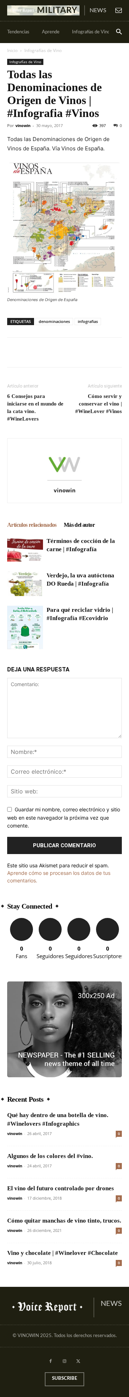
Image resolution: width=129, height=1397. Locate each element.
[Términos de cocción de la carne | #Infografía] (25, 549)
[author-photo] (64, 480)
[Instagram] (64, 1361)
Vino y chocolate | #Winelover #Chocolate (62, 1253)
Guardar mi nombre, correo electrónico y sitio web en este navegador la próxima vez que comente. (63, 817)
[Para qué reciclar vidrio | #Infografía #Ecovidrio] (25, 630)
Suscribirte (107, 920)
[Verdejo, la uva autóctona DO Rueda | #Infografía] (25, 583)
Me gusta (22, 920)
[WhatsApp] (64, 352)
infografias (88, 321)
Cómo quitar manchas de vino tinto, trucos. (64, 1220)
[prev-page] (11, 644)
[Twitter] (31, 352)
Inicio (12, 50)
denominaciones (54, 321)
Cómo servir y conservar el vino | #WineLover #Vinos (98, 403)
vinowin (22, 125)
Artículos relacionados (32, 525)
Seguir (50, 920)
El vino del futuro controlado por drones (60, 1188)
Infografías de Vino (43, 50)
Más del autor (79, 525)
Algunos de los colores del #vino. (50, 1156)
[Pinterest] (47, 352)
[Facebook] (14, 352)
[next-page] (23, 644)
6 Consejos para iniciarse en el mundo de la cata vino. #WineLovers (35, 407)
